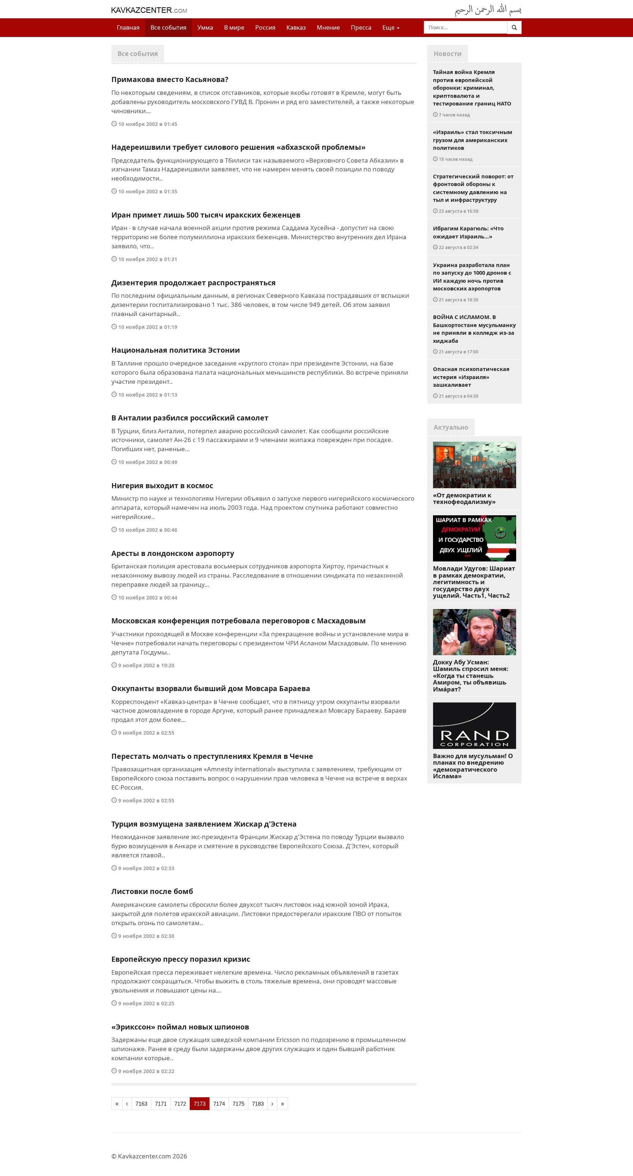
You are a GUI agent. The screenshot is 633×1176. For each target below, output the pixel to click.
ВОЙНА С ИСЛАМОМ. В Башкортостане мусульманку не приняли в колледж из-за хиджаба (474, 334)
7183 (258, 1104)
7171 (161, 1104)
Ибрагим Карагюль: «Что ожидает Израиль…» (468, 237)
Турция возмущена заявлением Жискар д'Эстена (204, 824)
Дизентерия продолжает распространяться (193, 282)
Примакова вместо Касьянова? (169, 79)
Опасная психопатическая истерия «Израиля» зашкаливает (471, 382)
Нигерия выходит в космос (162, 485)
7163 (141, 1104)
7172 (180, 1104)
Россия (265, 27)
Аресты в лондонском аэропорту (172, 553)
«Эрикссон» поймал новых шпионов (180, 1027)
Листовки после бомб (152, 891)
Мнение (328, 27)
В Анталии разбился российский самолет (190, 418)
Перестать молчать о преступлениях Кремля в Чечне (212, 756)
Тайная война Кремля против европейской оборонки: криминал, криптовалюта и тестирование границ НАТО (472, 93)
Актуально (451, 427)
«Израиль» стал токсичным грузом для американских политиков (472, 145)
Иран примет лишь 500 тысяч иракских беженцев (205, 215)
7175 (238, 1104)
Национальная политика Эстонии (175, 350)
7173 (200, 1104)
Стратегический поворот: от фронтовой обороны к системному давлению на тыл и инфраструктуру (473, 193)
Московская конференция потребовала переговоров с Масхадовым (238, 621)
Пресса (361, 27)
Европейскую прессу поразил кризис (180, 959)
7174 (219, 1104)
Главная (128, 27)
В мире (234, 27)
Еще (389, 27)
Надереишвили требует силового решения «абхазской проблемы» (238, 147)
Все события (168, 27)
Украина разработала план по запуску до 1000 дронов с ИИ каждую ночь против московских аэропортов (472, 282)
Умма (205, 27)
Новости (448, 53)
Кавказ (296, 27)
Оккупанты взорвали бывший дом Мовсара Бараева (210, 688)
